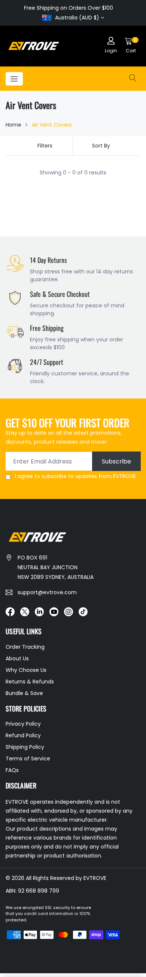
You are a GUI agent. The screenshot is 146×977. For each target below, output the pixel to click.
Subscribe (116, 461)
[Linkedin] (39, 611)
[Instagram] (68, 611)
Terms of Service (28, 758)
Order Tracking (25, 647)
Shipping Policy (25, 747)
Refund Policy (23, 735)
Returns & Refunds (30, 681)
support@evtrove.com (47, 592)
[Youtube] (54, 611)
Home (13, 124)
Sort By (101, 145)
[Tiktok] (83, 611)
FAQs (12, 770)
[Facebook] (10, 611)
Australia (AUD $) (77, 17)
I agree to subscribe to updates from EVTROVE (75, 476)
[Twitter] (24, 611)
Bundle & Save (24, 693)
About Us (17, 658)
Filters (44, 145)
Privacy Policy (23, 724)
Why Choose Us (26, 670)
